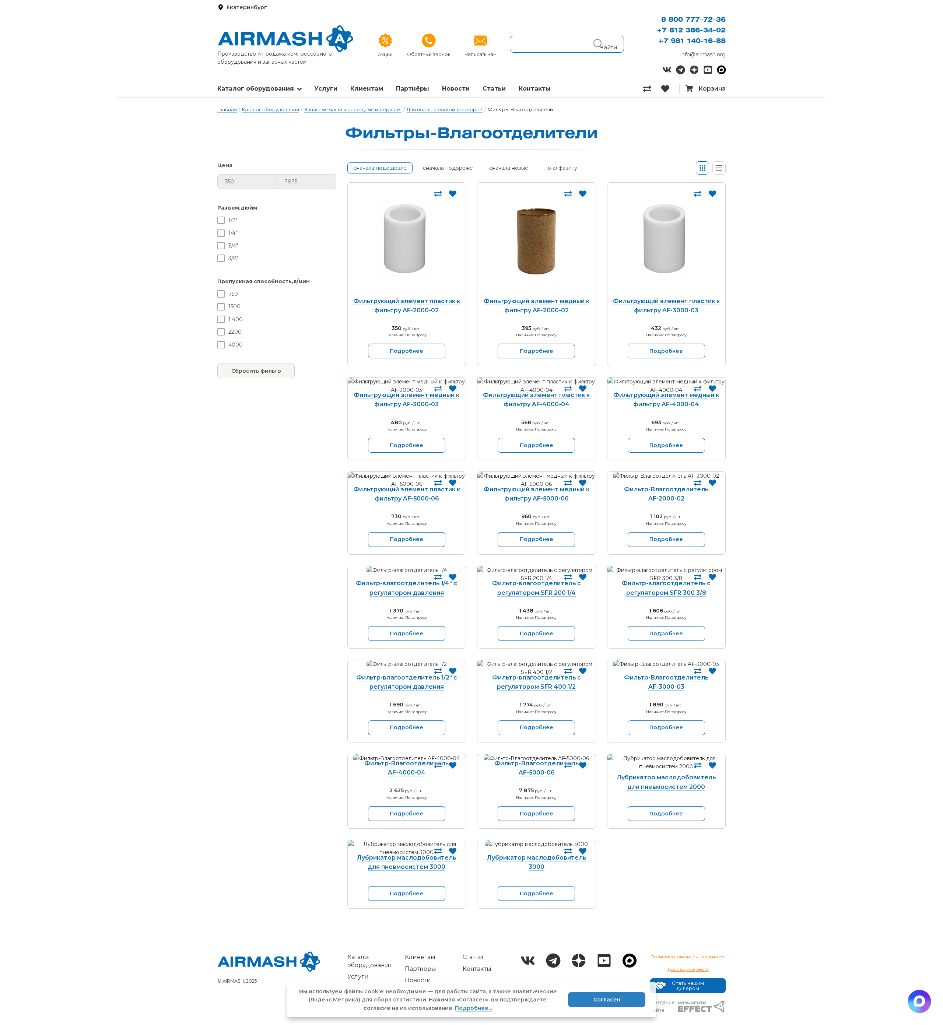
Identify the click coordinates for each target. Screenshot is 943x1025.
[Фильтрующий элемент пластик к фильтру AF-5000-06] (407, 480)
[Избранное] (670, 88)
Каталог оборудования (255, 88)
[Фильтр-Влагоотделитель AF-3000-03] (666, 668)
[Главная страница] (285, 38)
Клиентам (366, 88)
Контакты (535, 88)
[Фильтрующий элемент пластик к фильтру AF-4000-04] (536, 386)
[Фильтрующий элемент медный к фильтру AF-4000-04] (666, 386)
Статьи (494, 88)
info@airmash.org (703, 54)
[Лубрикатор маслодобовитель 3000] (536, 848)
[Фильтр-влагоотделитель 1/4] (407, 574)
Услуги (325, 88)
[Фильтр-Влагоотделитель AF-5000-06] (536, 758)
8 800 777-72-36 (693, 20)
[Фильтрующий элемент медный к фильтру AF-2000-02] (536, 241)
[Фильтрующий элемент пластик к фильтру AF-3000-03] (666, 241)
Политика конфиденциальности (688, 956)
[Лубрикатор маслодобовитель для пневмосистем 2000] (666, 765)
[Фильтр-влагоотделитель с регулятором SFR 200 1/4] (536, 574)
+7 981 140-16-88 (692, 41)
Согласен (606, 999)
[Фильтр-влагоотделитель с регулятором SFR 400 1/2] (536, 668)
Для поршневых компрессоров (445, 109)
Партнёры (412, 88)
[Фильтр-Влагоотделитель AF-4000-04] (407, 758)
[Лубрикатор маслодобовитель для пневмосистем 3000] (407, 848)
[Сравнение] (652, 88)
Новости (456, 88)
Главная (227, 109)
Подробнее (406, 351)
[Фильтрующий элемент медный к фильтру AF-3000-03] (407, 386)
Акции (385, 54)
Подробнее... (473, 1008)
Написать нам (481, 54)
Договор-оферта (688, 969)
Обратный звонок (429, 54)
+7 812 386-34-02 (691, 31)
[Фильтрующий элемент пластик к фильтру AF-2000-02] (407, 241)
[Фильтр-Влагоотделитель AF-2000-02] (666, 480)
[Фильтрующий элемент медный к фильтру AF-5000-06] (536, 480)
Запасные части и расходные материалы (353, 109)
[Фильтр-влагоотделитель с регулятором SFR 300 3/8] (666, 574)
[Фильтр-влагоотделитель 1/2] (407, 668)
